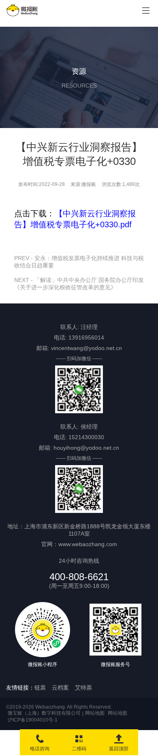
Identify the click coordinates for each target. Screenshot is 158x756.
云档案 (60, 687)
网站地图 (95, 713)
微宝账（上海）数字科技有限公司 (44, 713)
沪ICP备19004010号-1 (33, 720)
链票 (40, 687)
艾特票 (83, 687)
